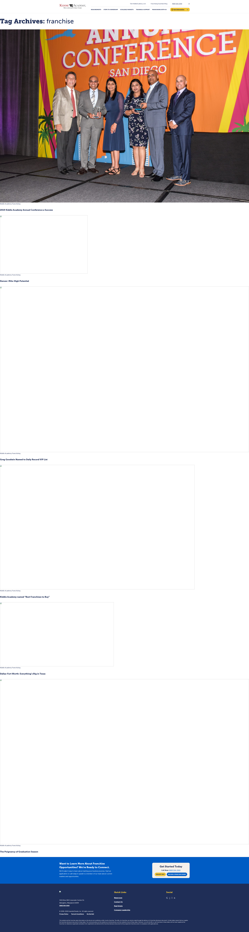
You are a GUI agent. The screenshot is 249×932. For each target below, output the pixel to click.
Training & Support (143, 9)
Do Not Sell (90, 914)
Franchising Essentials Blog (159, 4)
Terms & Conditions (77, 914)
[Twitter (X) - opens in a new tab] (174, 897)
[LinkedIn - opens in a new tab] (167, 897)
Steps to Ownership (111, 9)
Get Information (179, 9)
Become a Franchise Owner (177, 874)
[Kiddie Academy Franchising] (72, 8)
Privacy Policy (63, 914)
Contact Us (118, 902)
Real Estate (118, 906)
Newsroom (118, 898)
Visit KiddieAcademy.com (138, 4)
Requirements (96, 9)
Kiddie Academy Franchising (10, 204)
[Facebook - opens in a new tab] (169, 897)
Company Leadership (122, 910)
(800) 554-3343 (177, 4)
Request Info (160, 874)
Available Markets (127, 9)
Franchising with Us (159, 9)
